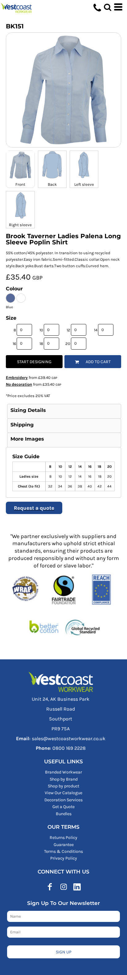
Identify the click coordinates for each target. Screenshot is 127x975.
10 (41, 330)
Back (52, 184)
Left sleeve (84, 184)
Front (20, 184)
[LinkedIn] (77, 887)
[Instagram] (63, 887)
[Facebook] (50, 887)
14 (95, 330)
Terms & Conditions (63, 851)
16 (14, 343)
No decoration (19, 384)
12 (68, 330)
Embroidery (17, 377)
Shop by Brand (64, 779)
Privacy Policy (63, 858)
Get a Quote (63, 806)
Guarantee (64, 844)
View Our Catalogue (63, 792)
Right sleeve (20, 224)
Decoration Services (63, 800)
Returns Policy (63, 837)
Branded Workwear (63, 772)
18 (41, 343)
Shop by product (63, 786)
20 (67, 343)
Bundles (64, 813)
